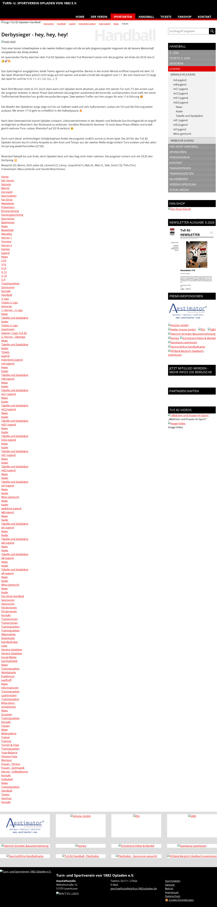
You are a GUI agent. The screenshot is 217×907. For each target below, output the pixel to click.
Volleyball (204, 5)
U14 (3, 268)
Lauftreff (171, 5)
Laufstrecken (9, 695)
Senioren (6, 306)
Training (6, 741)
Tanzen (198, 5)
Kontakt (204, 17)
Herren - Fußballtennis (14, 771)
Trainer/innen (9, 619)
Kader (4, 321)
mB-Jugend (7, 379)
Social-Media (8, 657)
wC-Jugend (7, 527)
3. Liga (5, 298)
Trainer (5, 737)
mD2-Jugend (104, 23)
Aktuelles (6, 234)
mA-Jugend (7, 363)
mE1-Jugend (8, 455)
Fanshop (184, 17)
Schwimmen (184, 5)
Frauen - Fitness (10, 764)
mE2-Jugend (8, 470)
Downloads (8, 638)
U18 (3, 260)
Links (4, 646)
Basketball (151, 5)
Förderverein (9, 607)
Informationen (10, 687)
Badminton (211, 5)
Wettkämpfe (8, 672)
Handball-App (9, 642)
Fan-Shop (7, 199)
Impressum (172, 892)
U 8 (3, 279)
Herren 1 (6, 237)
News (116, 23)
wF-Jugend (7, 573)
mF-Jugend (7, 485)
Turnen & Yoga (191, 5)
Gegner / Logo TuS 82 (14, 333)
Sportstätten (9, 196)
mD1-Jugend (8, 424)
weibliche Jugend (11, 508)
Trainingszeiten (10, 283)
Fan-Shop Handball (12, 596)
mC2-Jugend (8, 409)
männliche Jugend (87, 23)
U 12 (4, 272)
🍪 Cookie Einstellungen (179, 900)
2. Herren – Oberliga (13, 337)
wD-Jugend (7, 543)
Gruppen (6, 714)
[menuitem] (151, 5)
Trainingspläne (10, 699)
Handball (158, 5)
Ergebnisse (7, 676)
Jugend (72, 23)
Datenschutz (172, 896)
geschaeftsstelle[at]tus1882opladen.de (134, 888)
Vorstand (6, 192)
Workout (6, 760)
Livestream (7, 329)
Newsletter (7, 203)
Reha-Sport (178, 5)
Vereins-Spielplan (11, 649)
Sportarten (123, 17)
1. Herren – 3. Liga (12, 310)
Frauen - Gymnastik (12, 768)
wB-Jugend (7, 512)
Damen (5, 249)
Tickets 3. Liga (9, 302)
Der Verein (99, 17)
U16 (3, 264)
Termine (6, 241)
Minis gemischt (10, 497)
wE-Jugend (7, 558)
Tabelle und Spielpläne (14, 318)
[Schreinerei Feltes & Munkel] (198, 338)
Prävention (7, 207)
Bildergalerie (8, 733)
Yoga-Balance (9, 752)
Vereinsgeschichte (12, 215)
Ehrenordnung (10, 211)
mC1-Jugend (8, 394)
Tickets (165, 17)
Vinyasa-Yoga (9, 756)
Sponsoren (7, 287)
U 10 (4, 276)
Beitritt (5, 188)
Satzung (6, 184)
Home (80, 17)
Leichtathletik (164, 5)
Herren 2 (6, 245)
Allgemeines (8, 634)
